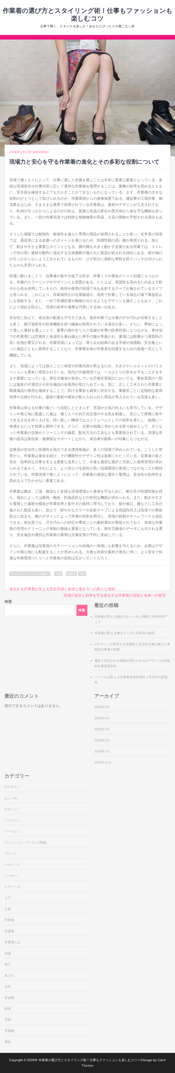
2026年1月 (102, 751)
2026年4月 (102, 718)
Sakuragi (41, 152)
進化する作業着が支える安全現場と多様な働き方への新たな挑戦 (62, 589)
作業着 (71, 574)
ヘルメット (13, 864)
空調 (8, 1019)
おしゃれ (11, 798)
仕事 (58, 574)
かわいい (11, 809)
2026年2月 (102, 740)
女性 (8, 986)
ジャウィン (13, 820)
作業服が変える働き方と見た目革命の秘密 (124, 633)
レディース (13, 887)
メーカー (11, 875)
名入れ (9, 975)
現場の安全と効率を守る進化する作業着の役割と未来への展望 (115, 595)
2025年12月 (103, 762)
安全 (82, 574)
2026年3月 (102, 729)
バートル (11, 831)
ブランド (11, 853)
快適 (8, 1008)
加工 (8, 964)
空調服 (9, 1031)
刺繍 (8, 953)
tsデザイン (12, 787)
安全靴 (9, 997)
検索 (8, 601)
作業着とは (13, 942)
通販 (8, 1042)
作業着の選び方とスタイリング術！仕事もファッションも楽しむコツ (88, 1060)
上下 (8, 898)
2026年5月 (102, 707)
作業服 (9, 920)
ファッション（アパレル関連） (30, 574)
